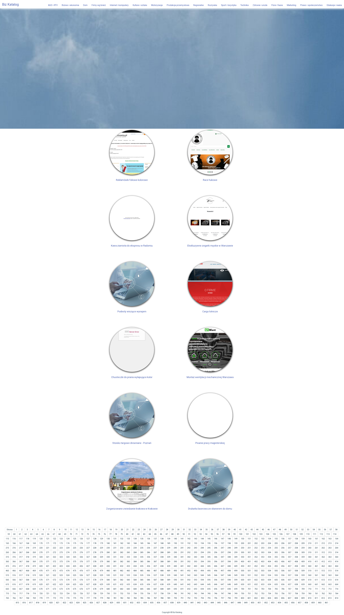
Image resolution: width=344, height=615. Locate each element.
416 (14, 566)
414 (336, 561)
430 (108, 566)
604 (269, 580)
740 (175, 593)
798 (229, 598)
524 (67, 575)
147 (222, 539)
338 (162, 557)
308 (296, 552)
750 (242, 593)
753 (262, 593)
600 (242, 580)
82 (138, 534)
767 (20, 598)
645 (209, 584)
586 (148, 580)
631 (115, 584)
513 (330, 571)
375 (74, 561)
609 (303, 580)
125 (74, 539)
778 (94, 598)
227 (88, 548)
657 (289, 584)
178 (94, 543)
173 (61, 543)
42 (246, 529)
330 (108, 557)
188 (162, 543)
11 (71, 529)
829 (111, 603)
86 (161, 534)
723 (61, 593)
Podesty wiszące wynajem (131, 311)
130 (108, 539)
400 (242, 561)
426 (81, 566)
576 (81, 580)
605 (276, 580)
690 (175, 589)
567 (20, 580)
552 (256, 575)
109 (301, 534)
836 (158, 603)
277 (88, 552)
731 (115, 593)
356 (282, 557)
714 (336, 589)
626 (81, 584)
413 (330, 561)
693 (195, 589)
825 (84, 603)
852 (266, 603)
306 (282, 552)
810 (309, 598)
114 (334, 534)
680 (108, 589)
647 (222, 584)
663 (330, 584)
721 (47, 593)
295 (209, 552)
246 (215, 548)
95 (212, 534)
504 (269, 571)
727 (88, 593)
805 (276, 598)
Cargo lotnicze (210, 311)
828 (104, 603)
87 (167, 534)
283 (128, 552)
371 (47, 561)
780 (108, 598)
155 (276, 539)
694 (202, 589)
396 (215, 561)
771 (47, 598)
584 (135, 580)
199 (235, 543)
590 (175, 580)
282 (121, 552)
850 (252, 603)
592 (188, 580)
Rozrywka (212, 5)
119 (34, 539)
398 (229, 561)
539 (168, 575)
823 (71, 603)
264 (336, 548)
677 (88, 589)
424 (67, 566)
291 (182, 552)
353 (262, 557)
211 (316, 543)
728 (94, 593)
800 (242, 598)
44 (257, 529)
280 (108, 552)
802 (256, 598)
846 (225, 603)
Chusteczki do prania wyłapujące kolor (131, 377)
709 (303, 589)
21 (127, 529)
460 (309, 566)
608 (296, 580)
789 (168, 598)
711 (316, 589)
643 (195, 584)
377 (88, 561)
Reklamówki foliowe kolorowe (132, 180)
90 (184, 534)
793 (195, 598)
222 (54, 548)
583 (128, 580)
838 (172, 603)
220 (41, 548)
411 (316, 561)
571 (47, 580)
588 (162, 580)
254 (269, 548)
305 (276, 552)
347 (222, 557)
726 (81, 593)
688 (162, 589)
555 (276, 575)
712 (323, 589)
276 (81, 552)
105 (274, 534)
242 (188, 548)
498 (229, 571)
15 (94, 529)
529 (101, 575)
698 (229, 589)
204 (269, 543)
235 (141, 548)
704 (269, 589)
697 (222, 589)
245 (209, 548)
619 (34, 584)
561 (316, 575)
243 (195, 548)
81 (133, 534)
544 (202, 575)
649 (235, 584)
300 (242, 552)
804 (269, 598)
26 (156, 529)
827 (98, 603)
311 (316, 552)
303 (262, 552)
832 (131, 603)
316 (14, 557)
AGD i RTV (53, 5)
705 (276, 589)
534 (135, 575)
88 (172, 534)
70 (71, 534)
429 (101, 566)
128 (94, 539)
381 (115, 561)
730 (108, 593)
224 (67, 548)
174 (67, 543)
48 (280, 529)
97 (223, 534)
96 (217, 534)
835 (151, 603)
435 (141, 566)
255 (276, 548)
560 (309, 575)
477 (88, 571)
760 (309, 593)
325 (74, 557)
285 (141, 552)
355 (276, 557)
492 (188, 571)
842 (198, 603)
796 (215, 598)
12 (77, 529)
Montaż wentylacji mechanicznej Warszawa (210, 377)
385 (141, 561)
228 (94, 548)
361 (316, 557)
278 (94, 552)
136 (148, 539)
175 (74, 543)
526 (81, 575)
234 (135, 548)
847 (232, 603)
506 (282, 571)
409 (303, 561)
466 (14, 571)
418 (27, 566)
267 (20, 552)
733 (128, 593)
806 (282, 598)
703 (262, 589)
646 (215, 584)
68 (59, 534)
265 (7, 552)
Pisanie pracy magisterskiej (210, 443)
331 (115, 557)
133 (128, 539)
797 (222, 598)
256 (282, 548)
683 (128, 589)
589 (168, 580)
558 (296, 575)
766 (14, 598)
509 (303, 571)
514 (336, 571)
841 (192, 603)
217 (20, 548)
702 (256, 589)
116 (14, 539)
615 (7, 584)
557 (289, 575)
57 (331, 529)
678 (94, 589)
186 (148, 543)
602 (256, 580)
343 (195, 557)
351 (249, 557)
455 (276, 566)
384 (135, 561)
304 (269, 552)
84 (150, 534)
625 (74, 584)
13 (82, 529)
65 (43, 534)
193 (195, 543)
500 (242, 571)
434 (135, 566)
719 (34, 593)
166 (14, 543)
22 (133, 529)
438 (162, 566)
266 (14, 552)
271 (47, 552)
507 (289, 571)
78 (116, 534)
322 (54, 557)
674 (67, 589)
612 (323, 580)
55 (319, 529)
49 (285, 529)
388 (162, 561)
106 (281, 534)
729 (101, 593)
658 (296, 584)
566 (14, 580)
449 (235, 566)
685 (141, 589)
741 (182, 593)
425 (74, 566)
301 (249, 552)
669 (34, 589)
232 (121, 548)
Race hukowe (210, 180)
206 (282, 543)
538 (162, 575)
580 (108, 580)
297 (222, 552)
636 (148, 584)
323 (61, 557)
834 (145, 603)
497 (222, 571)
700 (242, 589)
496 (215, 571)
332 (121, 557)
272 (54, 552)
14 (88, 529)
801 (249, 598)
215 (7, 548)
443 (195, 566)
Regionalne (198, 5)
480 (108, 571)
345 (209, 557)
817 (31, 603)
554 (269, 575)
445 (209, 566)
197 (222, 543)
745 (209, 593)
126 (81, 539)
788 (162, 598)
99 (234, 534)
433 (128, 566)
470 (41, 571)
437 (155, 566)
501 (249, 571)
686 (148, 589)
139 (168, 539)
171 (47, 543)
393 (195, 561)
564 (336, 575)
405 (276, 561)
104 (267, 534)
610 (309, 580)
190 (175, 543)
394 (202, 561)
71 (76, 534)
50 (291, 529)
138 (162, 539)
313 (330, 552)
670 (41, 589)
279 (101, 552)
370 (41, 561)
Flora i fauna (277, 5)
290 (175, 552)
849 (246, 603)
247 (222, 548)
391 (182, 561)
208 (296, 543)
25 (150, 529)
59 (9, 534)
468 (27, 571)
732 (121, 593)
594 (202, 580)
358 (296, 557)
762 (323, 593)
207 (289, 543)
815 (17, 603)
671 (47, 589)
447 (222, 566)
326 (81, 557)
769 (34, 598)
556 (282, 575)
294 (202, 552)
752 (256, 593)
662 (323, 584)
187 (155, 543)
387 (155, 561)
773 (61, 598)
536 (148, 575)
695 (209, 589)
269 (34, 552)
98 (229, 534)
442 (188, 566)
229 (101, 548)
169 (34, 543)
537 (155, 575)
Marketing (291, 5)
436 (148, 566)
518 (27, 575)
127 (88, 539)
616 (14, 584)
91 (189, 534)
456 (282, 566)
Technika (244, 5)
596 (215, 580)
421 (47, 566)
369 (34, 561)
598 (229, 580)
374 (67, 561)
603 (262, 580)
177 (88, 543)
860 (319, 603)
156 (282, 539)
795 (209, 598)
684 (135, 589)
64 (37, 534)
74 (93, 534)
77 (110, 534)
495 (209, 571)
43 (252, 529)
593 (195, 580)
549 (235, 575)
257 (289, 548)
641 (182, 584)
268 (27, 552)
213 (330, 543)
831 (125, 603)
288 (162, 552)
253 (262, 548)
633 (128, 584)
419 (34, 566)
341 (182, 557)
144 (202, 539)
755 (276, 593)
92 (195, 534)
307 (289, 552)
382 (121, 561)
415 (7, 566)
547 (222, 575)
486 (148, 571)
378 (94, 561)
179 (101, 543)
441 (182, 566)
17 (105, 529)
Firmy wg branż (99, 5)
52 (302, 529)
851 (259, 603)
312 (323, 552)
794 (202, 598)
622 (54, 584)
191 (182, 543)
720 (41, 593)
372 (54, 561)
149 (235, 539)
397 (222, 561)
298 (229, 552)
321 (47, 557)
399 (235, 561)
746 (215, 593)
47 (274, 529)
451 (249, 566)
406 (282, 561)
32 (190, 529)
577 (88, 580)
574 (67, 580)
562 (323, 575)
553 (262, 575)
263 (330, 548)
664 (336, 584)
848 (239, 603)
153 (262, 539)
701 (249, 589)
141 (182, 539)
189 (168, 543)
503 (262, 571)
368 (27, 561)
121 (47, 539)
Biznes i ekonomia (70, 5)
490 (175, 571)
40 (235, 529)
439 (168, 566)
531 (115, 575)
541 (182, 575)
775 (74, 598)
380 (108, 561)
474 (67, 571)
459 (303, 566)
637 (155, 584)
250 (242, 548)
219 (34, 548)
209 (303, 543)
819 (44, 603)
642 (188, 584)
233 (128, 548)
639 (168, 584)
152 (256, 539)
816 (24, 603)
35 (206, 529)
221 (47, 548)
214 (336, 543)
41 (240, 529)
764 (336, 593)
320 (41, 557)
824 (78, 603)
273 (61, 552)
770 (41, 598)
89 (178, 534)
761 (316, 593)
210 (309, 543)
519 (34, 575)
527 (88, 575)
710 (309, 589)
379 (101, 561)
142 (188, 539)
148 (229, 539)
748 (229, 593)
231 (115, 548)
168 (27, 543)
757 (289, 593)
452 (256, 566)
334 (135, 557)
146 (215, 539)
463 (330, 566)
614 (336, 580)
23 (139, 529)
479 (101, 571)
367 (20, 561)
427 (88, 566)
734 (135, 593)
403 (262, 561)
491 (182, 571)
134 (135, 539)
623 (61, 584)
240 (175, 548)
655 (276, 584)
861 (326, 603)
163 (330, 539)
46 (269, 529)
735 (141, 593)
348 (229, 557)
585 (141, 580)
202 (256, 543)
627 (88, 584)
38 (223, 529)
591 (182, 580)
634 (135, 584)
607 (289, 580)
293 (195, 552)
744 (202, 593)
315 (7, 557)
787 (155, 598)
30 (178, 529)
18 (111, 529)
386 (148, 561)
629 (101, 584)
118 (27, 539)
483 (128, 571)
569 (34, 580)
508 (296, 571)
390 (175, 561)
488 (162, 571)
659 (303, 584)
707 (289, 589)
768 (27, 598)
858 (306, 603)
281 (115, 552)
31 (184, 529)
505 (276, 571)
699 (235, 589)
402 (256, 561)
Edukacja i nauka (334, 5)
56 (325, 529)
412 (323, 561)
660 (309, 584)
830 (118, 603)
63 (31, 534)
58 (336, 529)
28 (167, 529)
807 (289, 598)
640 (175, 584)
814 (336, 598)
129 (101, 539)
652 (256, 584)
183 (128, 543)
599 (235, 580)
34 (201, 529)
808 (296, 598)
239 (168, 548)
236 (148, 548)
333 (128, 557)
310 (309, 552)
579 (101, 580)
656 (282, 584)
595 (209, 580)
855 (286, 603)
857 (299, 603)
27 (161, 529)
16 (99, 529)
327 (88, 557)
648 (229, 584)
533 (128, 575)
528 (94, 575)
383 (128, 561)
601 (249, 580)
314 (336, 552)
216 (14, 548)
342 (188, 557)
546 (215, 575)
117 (20, 539)
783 (128, 598)
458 (296, 566)
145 (209, 539)
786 (148, 598)
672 (54, 589)
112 (321, 534)
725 (74, 593)
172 (54, 543)
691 (182, 589)
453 (262, 566)
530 (108, 575)
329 (101, 557)
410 (309, 561)
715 (7, 593)
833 (138, 603)
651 (249, 584)
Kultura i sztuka (140, 5)
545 (209, 575)
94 (206, 534)
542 (188, 575)
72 (82, 534)
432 (121, 566)
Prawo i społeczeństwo (311, 5)
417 (20, 566)
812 (323, 598)
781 (115, 598)
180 (108, 543)
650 (242, 584)
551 (249, 575)
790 (175, 598)
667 (20, 589)
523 (61, 575)
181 (115, 543)
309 (303, 552)
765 (7, 598)
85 (155, 534)
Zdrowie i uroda (260, 5)
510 (309, 571)
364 (336, 557)
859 (313, 603)
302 (256, 552)
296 (215, 552)
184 (135, 543)
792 (188, 598)
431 (115, 566)
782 (121, 598)
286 (148, 552)
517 (20, 575)
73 (88, 534)
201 (249, 543)
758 (296, 593)
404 (269, 561)
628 (94, 584)
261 (316, 548)
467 (20, 571)
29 (173, 529)
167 (20, 543)
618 (27, 584)
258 (296, 548)
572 (54, 580)
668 (27, 589)
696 (215, 589)
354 (269, 557)
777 (88, 598)
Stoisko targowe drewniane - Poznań (131, 443)
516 (14, 575)
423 (61, 566)
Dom (85, 5)
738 (162, 593)
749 (235, 593)
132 (121, 539)
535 (141, 575)
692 (188, 589)
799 (235, 598)
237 (155, 548)
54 (314, 529)
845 (219, 603)
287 (155, 552)
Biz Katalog (10, 4)
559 (303, 575)
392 (188, 561)
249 (235, 548)
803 (262, 598)
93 (201, 534)
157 (289, 539)
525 (74, 575)
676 (81, 589)
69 (65, 534)
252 (256, 548)
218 (27, 548)
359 (303, 557)
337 (155, 557)
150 (242, 539)
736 (148, 593)
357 (289, 557)
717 (20, 593)
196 (215, 543)
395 (209, 561)
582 (121, 580)
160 (309, 539)
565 (7, 580)
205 (276, 543)
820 (51, 603)
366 (14, 561)
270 (41, 552)
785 (141, 598)
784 (135, 598)
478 (94, 571)
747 (222, 593)
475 (74, 571)
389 (168, 561)
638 (162, 584)
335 (141, 557)
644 (202, 584)
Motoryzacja (157, 5)
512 (323, 571)
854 (279, 603)
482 (121, 571)
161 (316, 539)
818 (37, 603)
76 (105, 534)
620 (41, 584)
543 (195, 575)
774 (67, 598)
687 (155, 589)
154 (269, 539)
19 (116, 529)
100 (240, 534)
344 (202, 557)
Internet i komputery (119, 5)
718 (27, 593)
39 (229, 529)
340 (175, 557)
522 (54, 575)
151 (249, 539)
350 (242, 557)
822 (64, 603)
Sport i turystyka (228, 5)
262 (323, 548)
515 (7, 575)
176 (81, 543)
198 (229, 543)
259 (303, 548)
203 (262, 543)
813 (330, 598)
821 (57, 603)
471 (47, 571)
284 (135, 552)
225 (74, 548)
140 (175, 539)
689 (168, 589)
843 (205, 603)
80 (127, 534)
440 (175, 566)
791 (182, 598)
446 (215, 566)
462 (323, 566)
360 (309, 557)
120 (41, 539)
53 (308, 529)
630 (108, 584)
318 (27, 557)
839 (178, 603)
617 (20, 584)
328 (94, 557)
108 (294, 534)
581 (115, 580)
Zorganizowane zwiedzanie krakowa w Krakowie (132, 508)
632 (121, 584)
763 (330, 593)
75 (99, 534)
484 (135, 571)
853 (272, 603)
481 (115, 571)
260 (309, 548)
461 (316, 566)
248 (229, 548)
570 (41, 580)
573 (61, 580)
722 (54, 593)
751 (249, 593)
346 (215, 557)
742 (188, 593)
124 (67, 539)
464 (336, 566)
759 (303, 593)
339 (168, 557)
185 (141, 543)
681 (115, 589)
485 (141, 571)
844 (212, 603)
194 (202, 543)
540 (175, 575)
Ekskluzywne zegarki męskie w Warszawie (210, 245)
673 (61, 589)
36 (212, 529)
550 (242, 575)
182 (121, 543)
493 (195, 571)
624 (67, 584)
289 (168, 552)
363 (330, 557)
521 (47, 575)
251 (249, 548)
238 (162, 548)
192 (188, 543)
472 (54, 571)
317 (20, 557)
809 (303, 598)
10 (65, 529)
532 (121, 575)
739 (168, 593)
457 (289, 566)
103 (260, 534)
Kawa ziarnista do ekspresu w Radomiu (132, 245)
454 (269, 566)
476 (81, 571)
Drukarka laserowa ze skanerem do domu (210, 508)
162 (323, 539)
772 (54, 598)
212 (323, 543)
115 (7, 539)
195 (209, 543)
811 (316, 598)
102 (254, 534)
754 (269, 593)
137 (155, 539)
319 (34, 557)
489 (168, 571)
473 (61, 571)
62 (26, 534)
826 (91, 603)
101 (247, 534)
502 (256, 571)
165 (7, 543)
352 (256, 557)
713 (330, 589)
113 (328, 534)
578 (94, 580)
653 (262, 584)
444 (202, 566)
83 (144, 534)
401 (249, 561)
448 (229, 566)
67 (54, 534)
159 (303, 539)
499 (235, 571)
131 (115, 539)
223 (61, 548)
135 (141, 539)
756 (282, 593)
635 (141, 584)
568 (27, 580)
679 (101, 589)
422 (54, 566)
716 (14, 593)
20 (122, 529)
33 (195, 529)
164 (336, 539)
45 (263, 529)
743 (195, 593)
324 (67, 557)
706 (282, 589)
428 (94, 566)
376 (81, 561)
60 (14, 534)
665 (7, 589)
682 (121, 589)
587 (155, 580)
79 (122, 534)
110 (307, 534)
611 (316, 580)
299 (235, 552)
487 (155, 571)
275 (74, 552)
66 (48, 534)
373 (61, 561)
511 (316, 571)
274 (67, 552)
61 (20, 534)
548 (229, 575)
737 (155, 593)
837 (165, 603)
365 (7, 561)
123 (61, 539)
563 (330, 575)
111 (314, 534)
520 (41, 575)
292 (188, 552)
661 (316, 584)
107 (287, 534)
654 (269, 584)
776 (81, 598)
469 (34, 571)
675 (74, 589)
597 (222, 580)
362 (323, 557)
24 (144, 529)
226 (81, 548)
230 (108, 548)
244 (202, 548)
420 (41, 566)
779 (101, 598)
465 (7, 571)
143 (195, 539)
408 (296, 561)
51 (297, 529)
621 (47, 584)
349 (235, 557)
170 (41, 543)
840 (185, 603)
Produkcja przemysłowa (178, 5)
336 (148, 557)
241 (182, 548)
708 (296, 589)
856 (293, 603)
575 (74, 580)
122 (54, 539)
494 (202, 571)
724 (67, 593)
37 (218, 529)
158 (296, 539)
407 (289, 561)
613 (330, 580)
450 (242, 566)
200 (242, 543)
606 (282, 580)
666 (14, 589)
